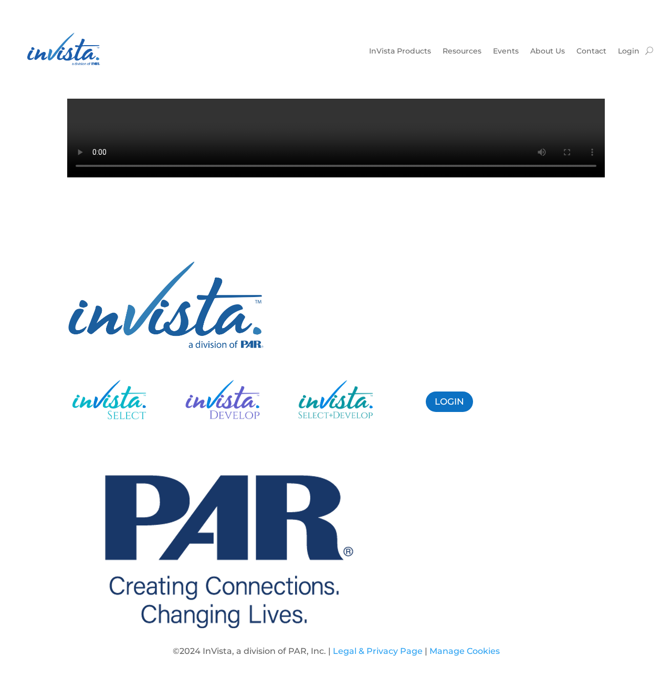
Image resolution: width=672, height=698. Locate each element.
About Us (547, 51)
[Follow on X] (529, 400)
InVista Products (400, 51)
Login (628, 51)
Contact (591, 51)
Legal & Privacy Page (378, 651)
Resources (462, 51)
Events (506, 51)
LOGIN (449, 401)
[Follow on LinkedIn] (550, 400)
